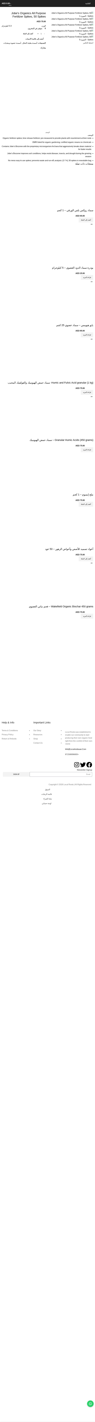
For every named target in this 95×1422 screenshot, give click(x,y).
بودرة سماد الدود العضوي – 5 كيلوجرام (72, 267)
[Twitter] (83, 765)
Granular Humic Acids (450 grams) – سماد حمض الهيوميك (61, 440)
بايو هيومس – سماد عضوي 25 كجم (74, 325)
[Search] (14, 3)
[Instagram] (77, 765)
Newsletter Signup (84, 770)
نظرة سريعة (90, 206)
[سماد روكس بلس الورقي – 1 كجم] (76, 185)
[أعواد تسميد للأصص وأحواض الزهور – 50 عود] (76, 524)
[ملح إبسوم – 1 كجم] (76, 470)
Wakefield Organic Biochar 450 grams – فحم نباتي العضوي (61, 606)
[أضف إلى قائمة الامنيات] (84, 206)
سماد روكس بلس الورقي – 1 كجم (75, 210)
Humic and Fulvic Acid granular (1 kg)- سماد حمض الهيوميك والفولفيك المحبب (50, 382)
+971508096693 (72, 754)
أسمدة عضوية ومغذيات (12, 43)
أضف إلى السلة (28, 34)
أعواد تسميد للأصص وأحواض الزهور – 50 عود (69, 549)
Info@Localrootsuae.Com (75, 749)
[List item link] (47, 738)
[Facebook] (89, 765)
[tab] (47, 132)
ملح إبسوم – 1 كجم (83, 494)
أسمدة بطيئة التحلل (29, 43)
